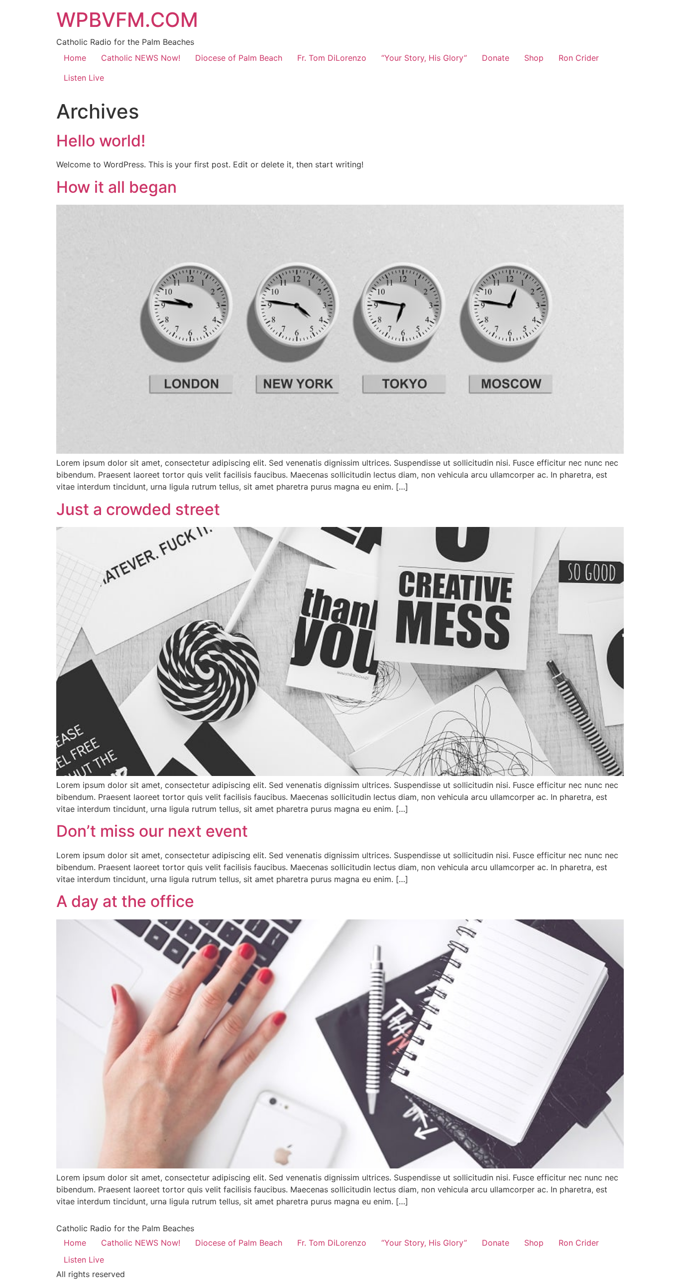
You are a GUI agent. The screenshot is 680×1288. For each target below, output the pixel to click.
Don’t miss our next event (152, 831)
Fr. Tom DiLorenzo (331, 58)
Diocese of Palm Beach (238, 58)
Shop (534, 58)
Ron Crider (579, 58)
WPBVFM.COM (127, 19)
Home (75, 58)
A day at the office (125, 901)
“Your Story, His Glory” (424, 58)
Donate (495, 58)
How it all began (116, 187)
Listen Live (84, 78)
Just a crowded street (138, 509)
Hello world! (100, 140)
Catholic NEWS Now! (140, 58)
